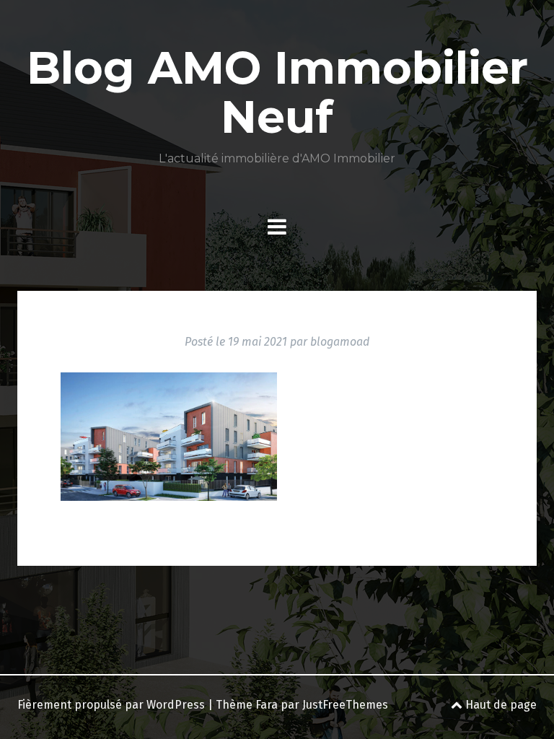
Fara (266, 705)
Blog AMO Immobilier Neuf (277, 92)
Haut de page (499, 705)
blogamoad (339, 342)
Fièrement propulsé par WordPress (111, 705)
